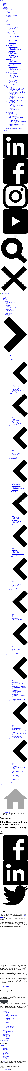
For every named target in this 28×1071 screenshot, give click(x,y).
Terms (8, 1069)
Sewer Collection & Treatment (16, 98)
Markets (5, 23)
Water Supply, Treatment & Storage (17, 97)
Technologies (12, 31)
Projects (5, 5)
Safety (7, 11)
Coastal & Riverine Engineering (16, 89)
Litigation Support (13, 125)
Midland (5, 1057)
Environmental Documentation (16, 114)
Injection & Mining (13, 122)
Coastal (7, 39)
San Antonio (6, 1053)
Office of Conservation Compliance (17, 121)
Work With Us (6, 1035)
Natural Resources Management (16, 117)
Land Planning (12, 94)
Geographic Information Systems (14, 128)
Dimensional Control (14, 109)
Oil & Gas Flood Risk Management (17, 92)
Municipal (8, 59)
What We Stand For (10, 9)
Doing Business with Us (8, 21)
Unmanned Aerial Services (15, 110)
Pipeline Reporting (13, 120)
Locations (8, 16)
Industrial (8, 72)
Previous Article (7, 985)
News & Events (6, 812)
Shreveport (5, 1054)
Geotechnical (12, 96)
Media (4, 1030)
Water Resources (10, 45)
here (4, 1061)
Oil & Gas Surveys (13, 102)
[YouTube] (15, 233)
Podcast (5, 7)
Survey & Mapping (13, 27)
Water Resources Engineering (16, 91)
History (7, 13)
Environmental (12, 43)
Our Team (8, 12)
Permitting (11, 113)
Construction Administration (15, 100)
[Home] (15, 810)
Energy (7, 32)
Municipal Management (14, 93)
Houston (5, 1052)
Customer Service (10, 17)
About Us (5, 8)
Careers (5, 3)
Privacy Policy (3, 1069)
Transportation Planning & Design (17, 88)
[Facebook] (15, 183)
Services (5, 85)
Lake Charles (6, 1056)
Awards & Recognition (11, 15)
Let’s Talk (4, 1001)
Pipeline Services (13, 104)
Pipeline (8, 24)
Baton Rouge (6, 1049)
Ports (7, 79)
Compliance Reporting (14, 118)
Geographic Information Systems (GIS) (18, 105)
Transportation (9, 25)
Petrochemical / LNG (11, 52)
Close (1, 0)
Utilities (8, 65)
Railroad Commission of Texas (16, 124)
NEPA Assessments (13, 116)
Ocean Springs (6, 1058)
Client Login (6, 132)
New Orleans (6, 1050)
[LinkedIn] (15, 158)
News (4, 4)
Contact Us (5, 130)
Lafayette (5, 1048)
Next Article (6, 986)
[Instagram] (15, 208)
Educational (9, 20)
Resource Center (10, 1032)
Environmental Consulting (15, 29)
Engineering (12, 28)
